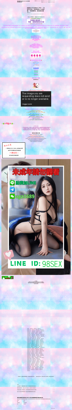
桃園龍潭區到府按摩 (42, 335)
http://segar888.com (39, 115)
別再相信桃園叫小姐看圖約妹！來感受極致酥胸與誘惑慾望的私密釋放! (26, 389)
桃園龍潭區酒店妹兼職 (41, 367)
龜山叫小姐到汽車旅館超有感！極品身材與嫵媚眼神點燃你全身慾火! (26, 391)
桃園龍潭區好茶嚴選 (37, 345)
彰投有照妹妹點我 (36, 73)
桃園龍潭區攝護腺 (33, 355)
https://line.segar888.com (38, 113)
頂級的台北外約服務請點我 (32, 281)
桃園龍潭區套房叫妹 (33, 345)
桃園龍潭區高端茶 (37, 369)
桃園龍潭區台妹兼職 (29, 339)
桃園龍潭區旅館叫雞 (42, 355)
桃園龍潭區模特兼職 (37, 357)
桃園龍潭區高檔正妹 (33, 369)
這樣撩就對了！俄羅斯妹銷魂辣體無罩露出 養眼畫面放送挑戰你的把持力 (26, 376)
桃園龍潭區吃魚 (41, 339)
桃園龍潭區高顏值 (40, 369)
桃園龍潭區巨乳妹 (28, 349)
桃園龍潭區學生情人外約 (42, 347)
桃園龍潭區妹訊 (28, 346)
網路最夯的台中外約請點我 (39, 281)
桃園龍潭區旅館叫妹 (37, 355)
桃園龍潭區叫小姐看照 (29, 338)
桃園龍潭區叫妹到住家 (29, 336)
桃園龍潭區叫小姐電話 (34, 338)
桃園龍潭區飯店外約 (41, 368)
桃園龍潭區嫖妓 (32, 346)
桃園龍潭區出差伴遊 (33, 335)
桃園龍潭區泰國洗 (33, 358)
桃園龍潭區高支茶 (28, 369)
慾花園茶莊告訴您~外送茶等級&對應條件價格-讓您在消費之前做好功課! (36, 140)
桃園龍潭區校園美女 (29, 357)
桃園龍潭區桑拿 (33, 357)
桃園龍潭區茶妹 (37, 366)
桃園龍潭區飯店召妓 (37, 368)
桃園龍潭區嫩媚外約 (36, 346)
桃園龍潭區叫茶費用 (38, 338)
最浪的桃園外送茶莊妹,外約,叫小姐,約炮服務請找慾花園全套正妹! (30, 397)
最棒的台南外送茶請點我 (31, 282)
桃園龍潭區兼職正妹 (29, 335)
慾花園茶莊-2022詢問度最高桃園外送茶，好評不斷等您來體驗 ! (36, 141)
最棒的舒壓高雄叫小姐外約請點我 (39, 282)
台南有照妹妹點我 (36, 74)
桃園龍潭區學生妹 (33, 347)
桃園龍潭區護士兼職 (29, 367)
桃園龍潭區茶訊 (41, 366)
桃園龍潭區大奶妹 (28, 345)
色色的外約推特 (36, 283)
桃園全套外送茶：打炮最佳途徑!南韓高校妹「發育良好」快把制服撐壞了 (36, 134)
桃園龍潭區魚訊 (28, 370)
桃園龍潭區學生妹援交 (37, 347)
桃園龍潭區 (28, 328)
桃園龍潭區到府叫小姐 (38, 335)
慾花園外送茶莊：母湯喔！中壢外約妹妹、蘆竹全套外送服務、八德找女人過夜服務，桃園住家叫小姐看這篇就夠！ (36, 138)
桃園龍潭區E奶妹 (31, 328)
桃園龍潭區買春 (33, 367)
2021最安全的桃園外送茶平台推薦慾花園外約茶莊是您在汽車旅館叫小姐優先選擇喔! (36, 136)
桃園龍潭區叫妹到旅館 (34, 336)
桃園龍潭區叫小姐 (38, 336)
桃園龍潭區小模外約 (37, 348)
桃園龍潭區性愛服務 (37, 349)
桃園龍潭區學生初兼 (29, 347)
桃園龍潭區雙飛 (33, 368)
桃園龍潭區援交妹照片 (29, 355)
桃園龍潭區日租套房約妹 (39, 356)
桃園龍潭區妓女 (41, 345)
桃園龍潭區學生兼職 (40, 346)
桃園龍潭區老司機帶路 (29, 366)
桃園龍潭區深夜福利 (38, 358)
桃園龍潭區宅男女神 (29, 348)
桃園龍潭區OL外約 (39, 328)
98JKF (31, 109)
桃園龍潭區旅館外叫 (29, 356)
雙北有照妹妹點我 (36, 69)
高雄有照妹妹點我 (36, 75)
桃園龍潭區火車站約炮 (34, 359)
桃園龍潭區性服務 (41, 349)
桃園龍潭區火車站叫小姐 (29, 359)
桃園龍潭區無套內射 (39, 359)
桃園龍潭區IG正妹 (35, 328)
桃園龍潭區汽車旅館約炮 (29, 358)
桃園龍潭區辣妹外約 (37, 367)
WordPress (53, 408)
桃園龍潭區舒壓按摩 (33, 366)
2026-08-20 (54, 391)
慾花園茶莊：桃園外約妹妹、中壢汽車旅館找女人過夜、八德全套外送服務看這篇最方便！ (36, 139)
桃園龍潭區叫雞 (42, 338)
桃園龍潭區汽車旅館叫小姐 (41, 357)
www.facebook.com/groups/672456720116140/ (37, 117)
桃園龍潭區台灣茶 (37, 339)
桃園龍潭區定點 (33, 348)
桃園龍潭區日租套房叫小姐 (34, 356)
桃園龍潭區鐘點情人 (29, 368)
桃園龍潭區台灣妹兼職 (33, 339)
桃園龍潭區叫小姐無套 (34, 337)
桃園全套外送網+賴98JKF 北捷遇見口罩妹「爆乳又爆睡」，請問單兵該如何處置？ (45, 376)
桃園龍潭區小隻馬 (40, 348)
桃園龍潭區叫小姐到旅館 (29, 337)
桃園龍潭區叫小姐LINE (42, 336)
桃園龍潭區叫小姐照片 (39, 337)
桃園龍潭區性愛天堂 (33, 349)
